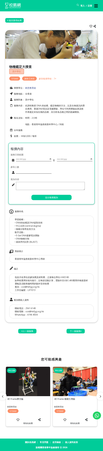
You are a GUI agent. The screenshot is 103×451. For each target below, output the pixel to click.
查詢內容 (15, 179)
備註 (15, 268)
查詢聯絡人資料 (21, 299)
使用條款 (56, 442)
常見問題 (44, 442)
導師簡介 (19, 251)
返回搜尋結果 (15, 20)
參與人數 (15, 166)
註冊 (90, 5)
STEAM (15, 78)
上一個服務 (28, 331)
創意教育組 (30, 87)
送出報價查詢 (51, 197)
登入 (82, 5)
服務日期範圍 (17, 154)
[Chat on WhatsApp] (97, 415)
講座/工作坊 (29, 78)
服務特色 (19, 211)
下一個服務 (75, 331)
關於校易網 (30, 442)
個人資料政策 (71, 442)
